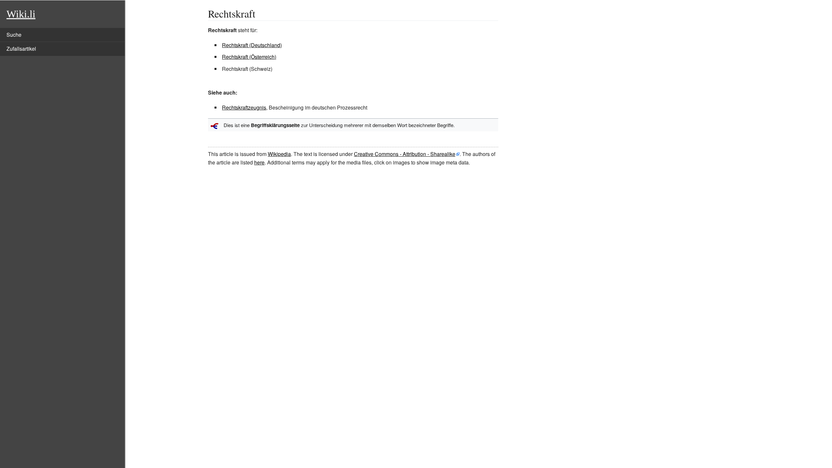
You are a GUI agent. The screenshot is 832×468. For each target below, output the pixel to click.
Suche (13, 34)
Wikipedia (279, 154)
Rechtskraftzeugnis (244, 107)
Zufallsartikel (21, 48)
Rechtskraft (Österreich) (249, 56)
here (259, 162)
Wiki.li (20, 14)
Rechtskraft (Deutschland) (252, 45)
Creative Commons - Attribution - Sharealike (404, 154)
